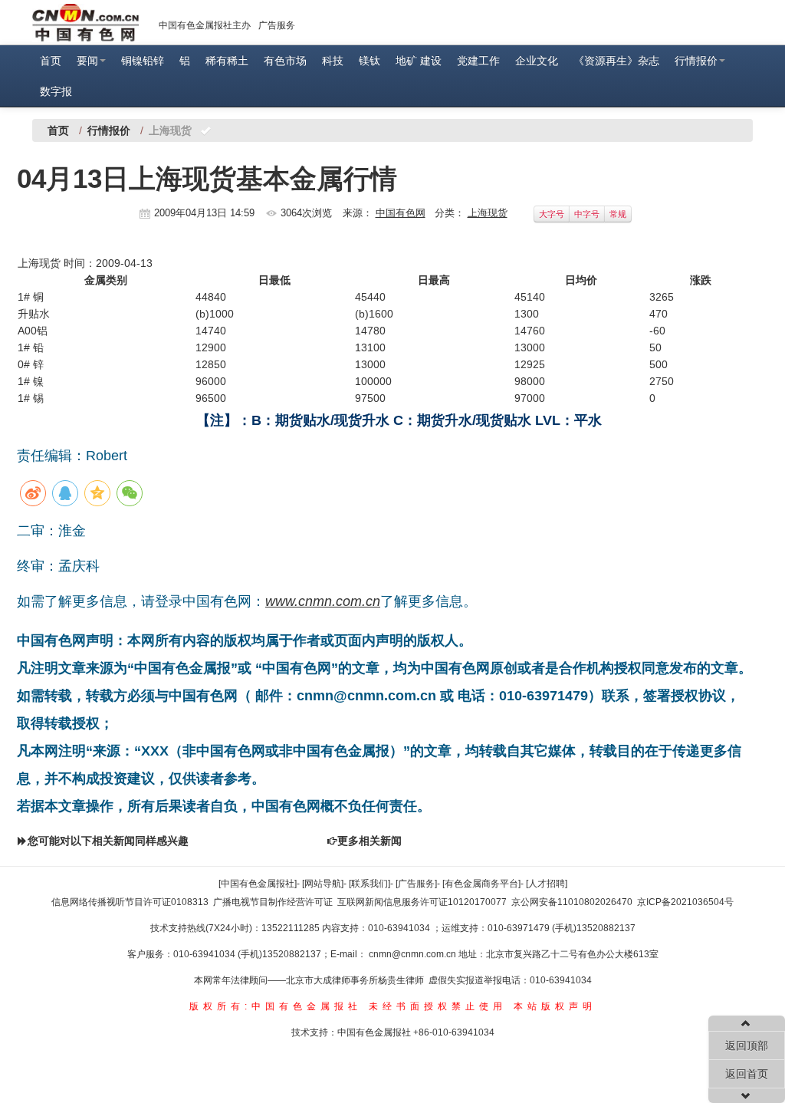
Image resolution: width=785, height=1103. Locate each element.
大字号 (551, 214)
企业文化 (536, 60)
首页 (50, 60)
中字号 (586, 214)
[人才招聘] (546, 883)
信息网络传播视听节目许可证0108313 (130, 902)
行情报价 (696, 60)
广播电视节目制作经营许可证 (273, 902)
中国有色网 (400, 213)
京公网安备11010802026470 (571, 902)
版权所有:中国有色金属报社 (275, 1006)
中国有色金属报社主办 (205, 25)
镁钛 (369, 60)
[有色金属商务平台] (481, 883)
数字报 (56, 91)
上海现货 (487, 213)
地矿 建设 (419, 60)
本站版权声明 (555, 1006)
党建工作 (478, 60)
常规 (617, 214)
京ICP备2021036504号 (685, 902)
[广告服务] (416, 883)
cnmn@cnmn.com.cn (413, 954)
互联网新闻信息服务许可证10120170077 (422, 902)
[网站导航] (322, 883)
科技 (332, 60)
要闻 (87, 60)
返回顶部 (746, 1045)
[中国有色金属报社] (257, 883)
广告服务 (276, 25)
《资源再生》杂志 (616, 60)
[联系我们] (369, 883)
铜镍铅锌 (142, 60)
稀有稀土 (226, 60)
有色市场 (285, 60)
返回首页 (746, 1074)
